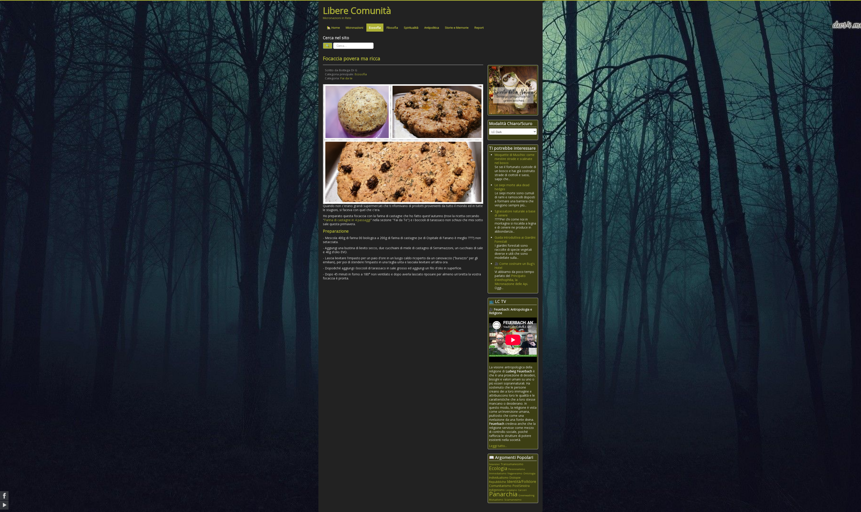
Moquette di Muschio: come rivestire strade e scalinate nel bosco (515, 159)
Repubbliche (497, 482)
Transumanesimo (512, 464)
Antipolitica (431, 28)
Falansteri (494, 464)
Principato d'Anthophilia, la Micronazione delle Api (511, 280)
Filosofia (392, 28)
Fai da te (346, 78)
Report (479, 28)
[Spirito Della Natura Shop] (513, 90)
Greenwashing (526, 495)
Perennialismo (516, 469)
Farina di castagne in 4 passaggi (347, 220)
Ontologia (529, 473)
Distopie (515, 477)
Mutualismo (496, 499)
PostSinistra (521, 486)
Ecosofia (375, 28)
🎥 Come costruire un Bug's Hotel (515, 265)
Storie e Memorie (457, 28)
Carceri (522, 490)
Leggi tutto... (498, 446)
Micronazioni (354, 28)
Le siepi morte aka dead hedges (512, 187)
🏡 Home (333, 28)
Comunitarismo (500, 486)
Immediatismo (498, 473)
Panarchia (503, 494)
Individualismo (499, 477)
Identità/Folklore (521, 481)
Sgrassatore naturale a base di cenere (515, 213)
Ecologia (498, 468)
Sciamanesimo (513, 499)
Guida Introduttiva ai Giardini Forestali (515, 239)
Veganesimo (514, 473)
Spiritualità (411, 28)
